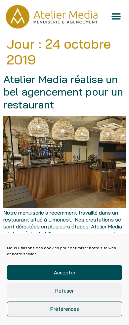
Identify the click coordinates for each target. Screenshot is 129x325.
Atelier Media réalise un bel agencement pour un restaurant (63, 91)
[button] (116, 16)
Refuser (64, 291)
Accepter (64, 272)
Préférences (64, 309)
